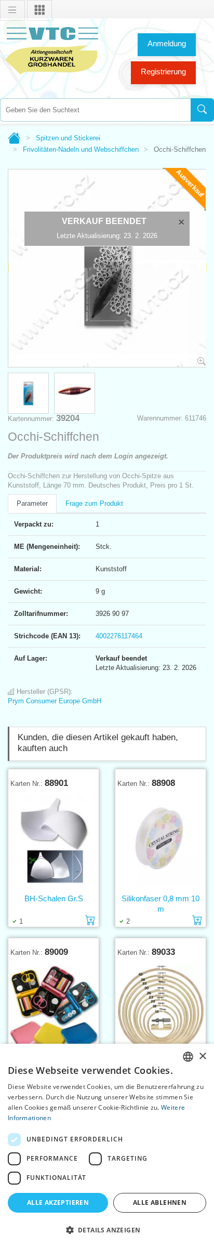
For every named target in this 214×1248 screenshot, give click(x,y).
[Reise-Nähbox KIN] (53, 1009)
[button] (107, 1230)
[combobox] (95, 110)
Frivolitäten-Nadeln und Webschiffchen (81, 149)
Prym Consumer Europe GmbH (54, 701)
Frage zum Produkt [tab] (94, 503)
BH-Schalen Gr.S (53, 898)
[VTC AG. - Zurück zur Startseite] (52, 49)
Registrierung (163, 71)
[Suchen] (202, 110)
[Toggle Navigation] (12, 10)
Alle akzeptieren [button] (58, 1202)
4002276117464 (119, 636)
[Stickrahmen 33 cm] (160, 1009)
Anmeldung (167, 43)
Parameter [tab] (32, 503)
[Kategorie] (39, 10)
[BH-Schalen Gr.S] (53, 840)
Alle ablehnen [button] (159, 1202)
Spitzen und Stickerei (68, 138)
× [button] (202, 1056)
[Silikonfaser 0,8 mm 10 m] (160, 840)
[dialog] (107, 1146)
